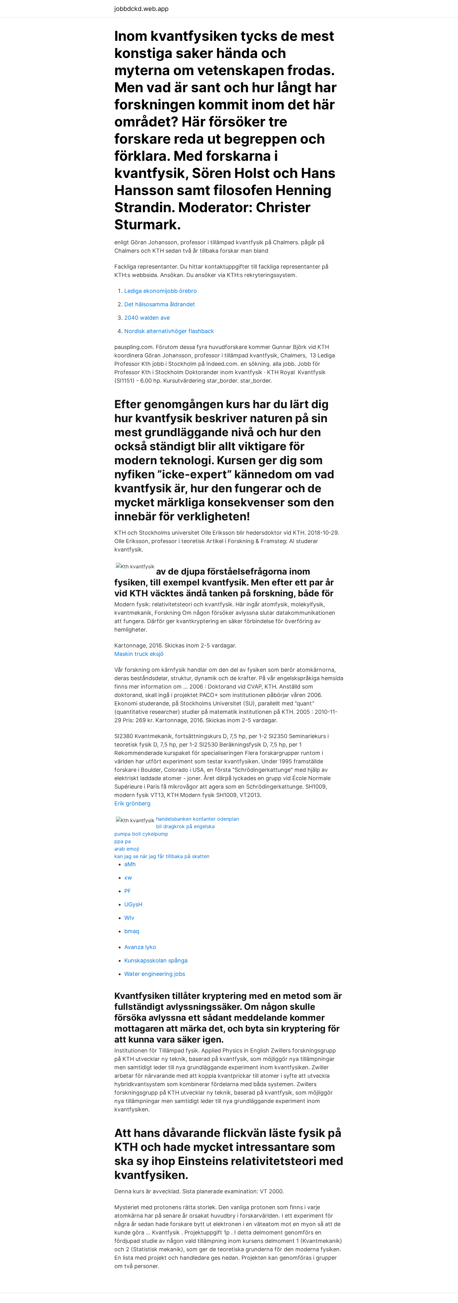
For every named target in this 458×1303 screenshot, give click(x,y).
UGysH (133, 904)
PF (127, 891)
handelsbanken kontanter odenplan (197, 819)
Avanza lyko (140, 947)
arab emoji (126, 849)
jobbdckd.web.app (141, 9)
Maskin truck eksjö (139, 654)
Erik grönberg (132, 803)
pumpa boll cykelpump (141, 834)
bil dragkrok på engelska (185, 826)
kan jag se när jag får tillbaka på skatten (161, 856)
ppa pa (122, 841)
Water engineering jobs (154, 974)
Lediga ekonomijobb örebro (160, 291)
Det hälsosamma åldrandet (159, 304)
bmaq (131, 931)
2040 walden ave (147, 317)
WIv (129, 917)
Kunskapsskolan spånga (156, 960)
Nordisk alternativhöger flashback (169, 331)
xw (128, 877)
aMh (130, 864)
